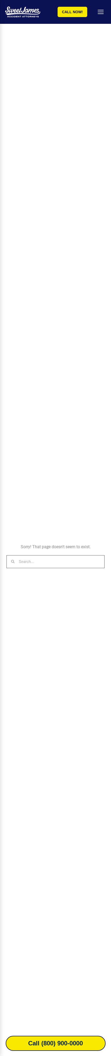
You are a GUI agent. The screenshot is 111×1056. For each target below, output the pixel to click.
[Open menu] (100, 12)
